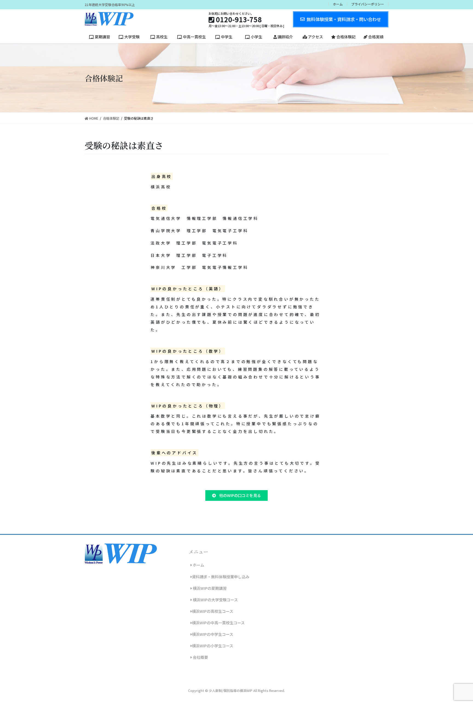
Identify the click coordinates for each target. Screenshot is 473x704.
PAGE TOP (457, 678)
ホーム (338, 4)
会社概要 (200, 657)
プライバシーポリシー (367, 4)
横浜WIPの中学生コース (212, 634)
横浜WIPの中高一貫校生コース (218, 622)
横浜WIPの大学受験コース (215, 599)
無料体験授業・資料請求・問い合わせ (344, 19)
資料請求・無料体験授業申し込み (220, 576)
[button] (236, 495)
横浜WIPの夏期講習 (209, 588)
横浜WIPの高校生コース (212, 611)
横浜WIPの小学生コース (212, 645)
